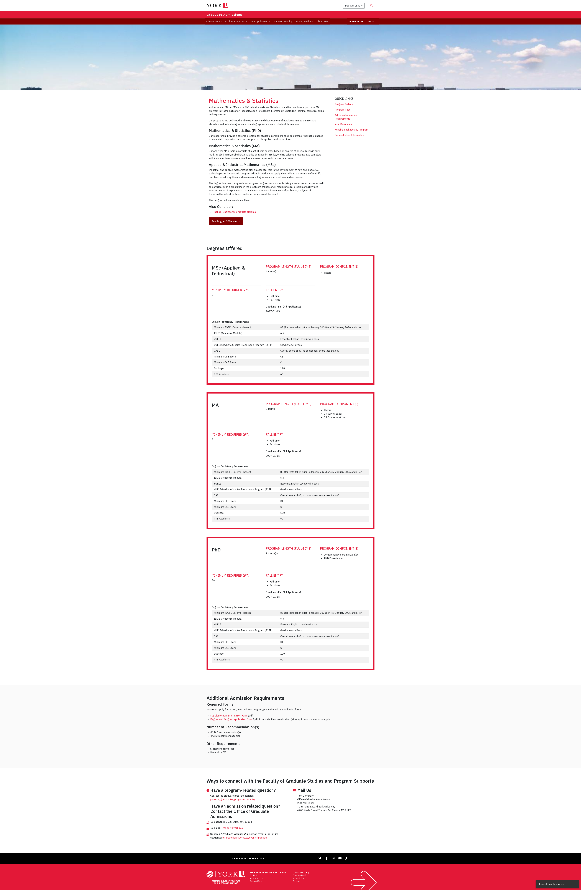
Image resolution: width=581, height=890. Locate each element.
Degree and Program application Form (231, 719)
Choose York (213, 21)
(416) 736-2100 (257, 878)
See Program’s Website (225, 221)
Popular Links (353, 5)
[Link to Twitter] (320, 858)
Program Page (343, 109)
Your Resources (343, 124)
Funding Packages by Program (351, 129)
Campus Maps (256, 881)
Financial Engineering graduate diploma (234, 211)
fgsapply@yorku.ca (232, 827)
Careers (296, 881)
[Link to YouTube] (340, 858)
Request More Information (349, 135)
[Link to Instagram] (333, 858)
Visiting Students (304, 21)
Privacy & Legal (299, 875)
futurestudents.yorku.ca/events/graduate (245, 837)
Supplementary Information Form (228, 715)
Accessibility (298, 878)
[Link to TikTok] (346, 858)
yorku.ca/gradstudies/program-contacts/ (232, 799)
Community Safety (301, 872)
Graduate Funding (282, 21)
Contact (253, 875)
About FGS (322, 21)
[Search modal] (371, 5)
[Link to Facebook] (326, 858)
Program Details (344, 104)
